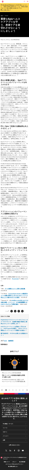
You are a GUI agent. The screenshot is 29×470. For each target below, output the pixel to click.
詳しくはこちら (5, 10)
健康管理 (10, 341)
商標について (7, 461)
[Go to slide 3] (12, 390)
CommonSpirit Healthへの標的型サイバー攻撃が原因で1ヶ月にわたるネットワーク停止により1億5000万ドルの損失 (14, 295)
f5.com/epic (15, 279)
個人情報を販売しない (13, 466)
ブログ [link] (6, 15)
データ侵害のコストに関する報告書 (15, 288)
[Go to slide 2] (9, 390)
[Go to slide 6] (23, 390)
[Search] (24, 1)
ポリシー (14, 461)
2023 (5, 341)
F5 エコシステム (7, 373)
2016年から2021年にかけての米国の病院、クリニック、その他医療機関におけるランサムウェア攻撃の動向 (14, 302)
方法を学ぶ (8, 414)
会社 (2, 15)
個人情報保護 (22, 461)
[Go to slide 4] (16, 390)
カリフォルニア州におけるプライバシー (14, 464)
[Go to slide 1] (6, 390)
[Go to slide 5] (19, 390)
